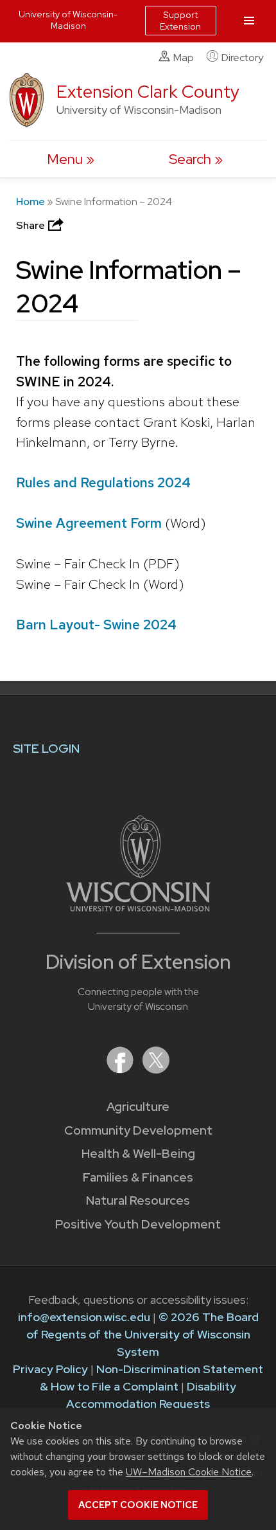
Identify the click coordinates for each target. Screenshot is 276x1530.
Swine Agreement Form (90, 523)
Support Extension (180, 20)
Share (31, 225)
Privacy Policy (50, 1369)
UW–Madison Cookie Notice (189, 1472)
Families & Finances (138, 1177)
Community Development (138, 1130)
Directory (242, 57)
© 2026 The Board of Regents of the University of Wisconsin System (142, 1334)
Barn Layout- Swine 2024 (96, 624)
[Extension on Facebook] (121, 1069)
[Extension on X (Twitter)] (155, 1069)
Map (183, 57)
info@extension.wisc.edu (84, 1317)
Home (30, 201)
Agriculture (138, 1107)
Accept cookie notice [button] (138, 1504)
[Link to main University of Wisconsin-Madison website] (138, 907)
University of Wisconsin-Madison (68, 20)
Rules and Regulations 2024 (103, 482)
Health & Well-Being (138, 1154)
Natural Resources (138, 1200)
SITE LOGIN (46, 749)
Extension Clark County (147, 91)
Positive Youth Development (138, 1224)
